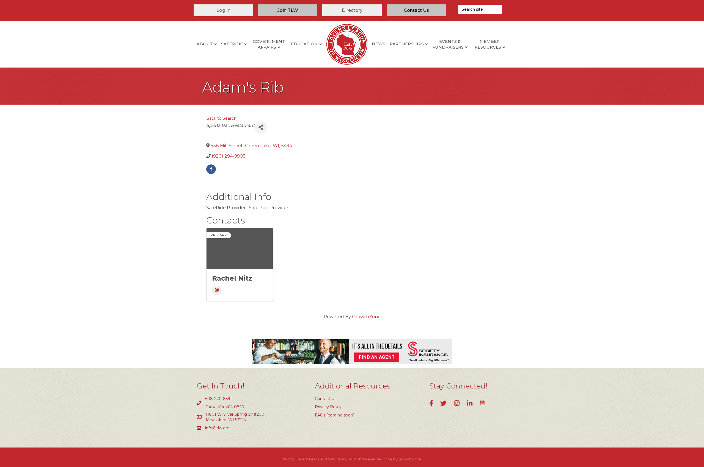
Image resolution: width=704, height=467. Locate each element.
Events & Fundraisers (448, 44)
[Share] (261, 127)
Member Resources (488, 44)
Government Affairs (269, 44)
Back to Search (221, 118)
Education (304, 43)
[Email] (217, 290)
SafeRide (232, 43)
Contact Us (325, 398)
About (205, 43)
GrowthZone (366, 316)
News (378, 43)
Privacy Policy (328, 406)
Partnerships (407, 43)
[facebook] (211, 169)
